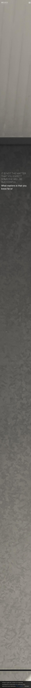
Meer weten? (19, 686)
